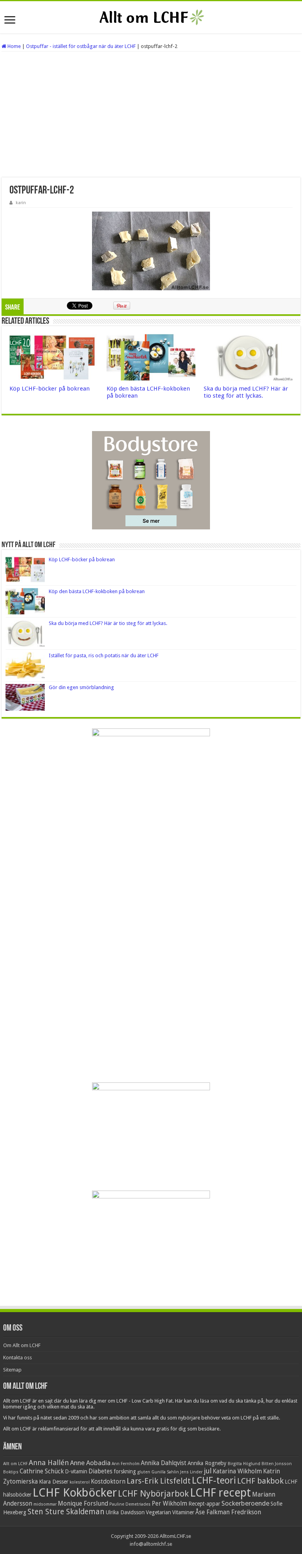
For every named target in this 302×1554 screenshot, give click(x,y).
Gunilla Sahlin (165, 1472)
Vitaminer (183, 1512)
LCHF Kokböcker (75, 1492)
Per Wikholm (169, 1503)
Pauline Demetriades (130, 1504)
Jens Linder (191, 1472)
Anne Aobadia (90, 1463)
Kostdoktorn (108, 1481)
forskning (125, 1471)
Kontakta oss (17, 1357)
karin (21, 202)
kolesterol (80, 1482)
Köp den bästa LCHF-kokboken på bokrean (97, 591)
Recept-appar (204, 1504)
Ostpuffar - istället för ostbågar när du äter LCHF (81, 46)
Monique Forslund (83, 1503)
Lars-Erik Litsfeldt (159, 1481)
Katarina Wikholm (237, 1471)
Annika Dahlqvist (163, 1463)
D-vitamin (76, 1471)
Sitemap (12, 1370)
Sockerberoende (245, 1503)
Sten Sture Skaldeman (66, 1511)
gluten (143, 1472)
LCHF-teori (214, 1480)
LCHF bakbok (260, 1481)
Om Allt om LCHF (22, 1345)
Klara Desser (53, 1481)
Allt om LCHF (15, 1463)
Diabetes (100, 1471)
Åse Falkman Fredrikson (228, 1512)
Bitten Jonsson (276, 1463)
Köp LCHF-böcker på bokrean (49, 388)
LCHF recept (220, 1492)
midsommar (45, 1504)
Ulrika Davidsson (125, 1512)
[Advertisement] (151, 114)
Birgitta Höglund (244, 1463)
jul (208, 1471)
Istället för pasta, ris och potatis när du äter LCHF (103, 655)
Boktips (10, 1472)
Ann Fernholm (126, 1463)
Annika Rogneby (207, 1463)
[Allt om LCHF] (151, 17)
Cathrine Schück (42, 1471)
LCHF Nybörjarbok (153, 1494)
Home (13, 46)
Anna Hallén (49, 1462)
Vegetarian (158, 1512)
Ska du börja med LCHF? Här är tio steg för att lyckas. (246, 392)
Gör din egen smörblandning (81, 687)
